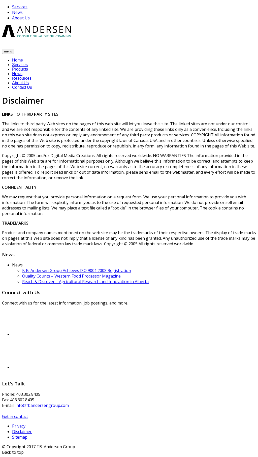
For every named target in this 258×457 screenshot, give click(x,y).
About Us (21, 18)
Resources (21, 78)
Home (17, 60)
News (17, 12)
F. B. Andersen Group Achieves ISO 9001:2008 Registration (76, 270)
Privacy (18, 426)
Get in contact (15, 416)
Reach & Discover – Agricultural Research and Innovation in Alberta (85, 281)
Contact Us (22, 87)
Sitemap (19, 437)
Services (19, 7)
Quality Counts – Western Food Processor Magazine (71, 276)
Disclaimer (22, 431)
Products (20, 69)
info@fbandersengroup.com (42, 405)
